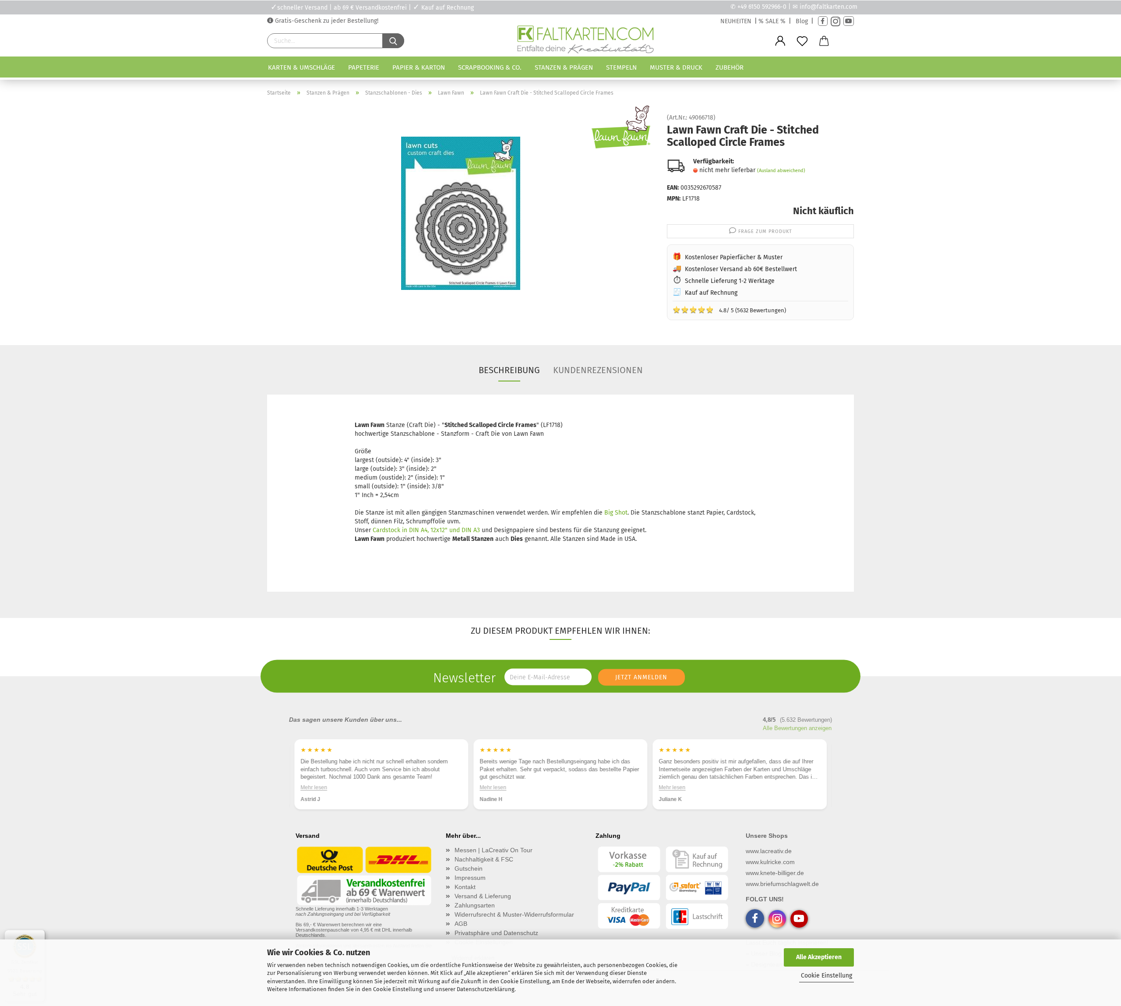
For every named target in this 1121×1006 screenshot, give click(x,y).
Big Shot (615, 512)
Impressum (470, 877)
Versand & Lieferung (483, 896)
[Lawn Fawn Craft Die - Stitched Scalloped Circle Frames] (460, 213)
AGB (461, 923)
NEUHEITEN (735, 21)
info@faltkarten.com (828, 7)
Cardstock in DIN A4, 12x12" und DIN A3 (426, 530)
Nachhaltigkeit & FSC (484, 859)
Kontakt (465, 886)
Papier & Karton (418, 67)
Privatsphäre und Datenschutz (496, 932)
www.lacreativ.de (769, 850)
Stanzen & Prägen (564, 67)
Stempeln (621, 67)
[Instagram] (835, 21)
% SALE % (772, 21)
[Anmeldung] (780, 41)
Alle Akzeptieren (819, 957)
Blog (802, 21)
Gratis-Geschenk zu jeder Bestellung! (325, 21)
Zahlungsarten (475, 905)
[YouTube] (848, 21)
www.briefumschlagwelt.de (782, 883)
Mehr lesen (313, 787)
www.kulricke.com (770, 861)
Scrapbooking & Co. (490, 67)
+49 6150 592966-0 (761, 7)
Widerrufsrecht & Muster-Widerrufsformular (514, 914)
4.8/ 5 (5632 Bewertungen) (729, 309)
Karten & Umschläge (301, 67)
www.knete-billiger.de (775, 872)
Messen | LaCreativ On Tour (493, 850)
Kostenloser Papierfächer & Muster (734, 257)
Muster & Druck (676, 67)
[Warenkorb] (824, 41)
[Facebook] (823, 21)
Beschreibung (509, 370)
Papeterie (363, 67)
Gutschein (469, 868)
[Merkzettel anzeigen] (802, 41)
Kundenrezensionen (598, 370)
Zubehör (730, 67)
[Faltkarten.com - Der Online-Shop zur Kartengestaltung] (585, 41)
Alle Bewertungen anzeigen (797, 728)
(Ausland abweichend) (781, 170)
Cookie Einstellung (826, 975)
